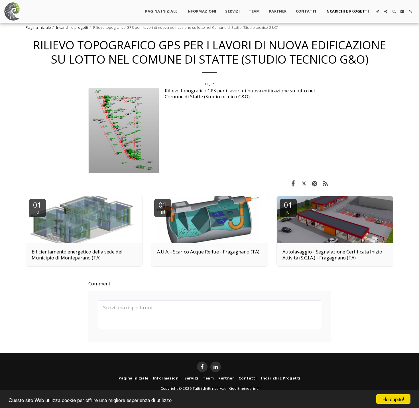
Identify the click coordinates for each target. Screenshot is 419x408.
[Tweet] (304, 183)
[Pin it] (314, 183)
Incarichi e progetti (72, 27)
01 (37, 207)
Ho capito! (393, 399)
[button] (377, 11)
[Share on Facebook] (293, 183)
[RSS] (325, 183)
